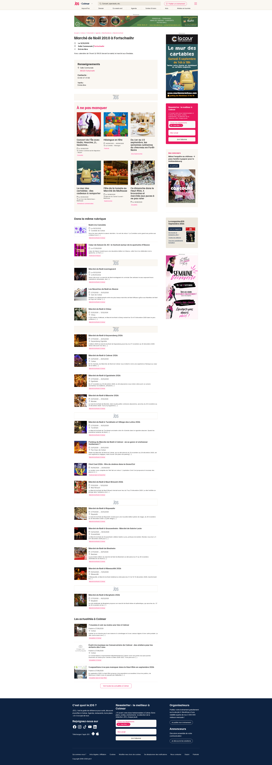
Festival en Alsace (95, 255)
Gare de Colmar (96, 295)
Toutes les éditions (174, 237)
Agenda (134, 8)
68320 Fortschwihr (87, 71)
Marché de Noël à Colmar (97, 238)
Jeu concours (181, 156)
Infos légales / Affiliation (98, 754)
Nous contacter (176, 754)
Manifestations (106, 33)
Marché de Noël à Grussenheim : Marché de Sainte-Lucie (115, 528)
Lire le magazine (175, 229)
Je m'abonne (182, 139)
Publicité (196, 754)
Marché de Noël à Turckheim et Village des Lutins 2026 (114, 422)
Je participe (174, 166)
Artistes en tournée (183, 8)
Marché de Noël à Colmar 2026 (103, 355)
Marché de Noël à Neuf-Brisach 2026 (106, 482)
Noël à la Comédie (97, 225)
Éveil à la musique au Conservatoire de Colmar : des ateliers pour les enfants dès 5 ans (121, 646)
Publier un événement (176, 4)
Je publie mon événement (181, 722)
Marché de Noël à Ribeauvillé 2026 (105, 568)
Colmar (85, 3)
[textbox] (184, 125)
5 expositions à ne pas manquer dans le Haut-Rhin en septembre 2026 (121, 667)
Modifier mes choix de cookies (130, 754)
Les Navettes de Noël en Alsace (103, 289)
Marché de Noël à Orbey (100, 309)
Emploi (187, 754)
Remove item (181, 125)
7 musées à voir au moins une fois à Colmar (109, 625)
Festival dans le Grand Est (97, 475)
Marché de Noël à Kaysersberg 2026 (106, 335)
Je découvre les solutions (181, 741)
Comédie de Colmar (98, 231)
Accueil (76, 33)
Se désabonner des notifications (155, 754)
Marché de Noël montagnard (102, 269)
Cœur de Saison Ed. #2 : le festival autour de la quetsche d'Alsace (119, 245)
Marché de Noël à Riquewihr (102, 508)
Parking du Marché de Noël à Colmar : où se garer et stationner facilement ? (118, 443)
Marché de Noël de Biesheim (102, 548)
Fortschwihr (90, 33)
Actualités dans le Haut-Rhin (98, 678)
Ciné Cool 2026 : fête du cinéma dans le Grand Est (112, 464)
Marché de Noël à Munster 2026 (104, 395)
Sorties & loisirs (151, 8)
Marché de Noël (118, 33)
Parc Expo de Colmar (98, 450)
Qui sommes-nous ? (79, 754)
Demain (101, 8)
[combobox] (181, 124)
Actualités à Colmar (95, 638)
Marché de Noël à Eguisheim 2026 (104, 375)
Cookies (112, 754)
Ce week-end (117, 8)
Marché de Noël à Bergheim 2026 (104, 595)
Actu (166, 8)
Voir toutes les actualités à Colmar (116, 686)
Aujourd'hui (86, 8)
